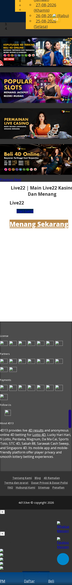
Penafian (58, 487)
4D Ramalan (52, 478)
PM (2, 581)
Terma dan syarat (16, 483)
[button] (7, 179)
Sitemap (44, 487)
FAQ (10, 487)
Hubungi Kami (25, 487)
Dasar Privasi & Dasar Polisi (49, 483)
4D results (36, 430)
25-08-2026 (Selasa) (45, 23)
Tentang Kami (22, 478)
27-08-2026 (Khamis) (45, 7)
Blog (38, 478)
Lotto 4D (39, 435)
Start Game (25, 211)
